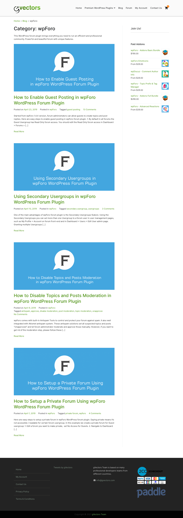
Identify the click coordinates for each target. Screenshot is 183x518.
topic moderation (83, 311)
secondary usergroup (77, 208)
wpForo (53, 109)
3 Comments (108, 208)
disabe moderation (49, 311)
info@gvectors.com (105, 480)
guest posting (73, 109)
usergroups (93, 208)
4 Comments (95, 413)
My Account (141, 8)
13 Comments (89, 109)
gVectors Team (99, 514)
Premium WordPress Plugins (99, 8)
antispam (25, 311)
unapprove (97, 311)
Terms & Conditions (25, 499)
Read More (19, 131)
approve (35, 311)
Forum (129, 8)
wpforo (82, 413)
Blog (120, 8)
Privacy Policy (22, 491)
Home (79, 8)
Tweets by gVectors (63, 467)
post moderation (66, 311)
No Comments (20, 314)
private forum (71, 413)
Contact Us (156, 8)
